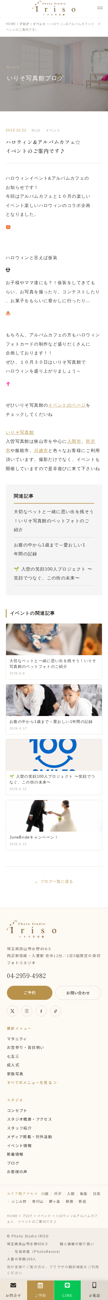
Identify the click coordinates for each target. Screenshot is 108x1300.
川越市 (41, 450)
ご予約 (29, 992)
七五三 (13, 1056)
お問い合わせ (78, 993)
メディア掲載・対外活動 (29, 1136)
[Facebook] (41, 1011)
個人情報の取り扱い (77, 1243)
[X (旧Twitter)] (12, 1011)
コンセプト (17, 1110)
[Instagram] (26, 1011)
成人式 (13, 1065)
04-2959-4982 (26, 975)
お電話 (95, 1295)
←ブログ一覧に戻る (54, 881)
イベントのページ (67, 405)
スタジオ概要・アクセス (29, 1119)
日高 (97, 1193)
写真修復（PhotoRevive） (38, 1251)
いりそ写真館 (20, 432)
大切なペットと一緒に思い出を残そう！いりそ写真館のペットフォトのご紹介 (54, 520)
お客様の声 (17, 1171)
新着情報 (15, 1154)
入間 (71, 1193)
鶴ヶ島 (54, 1201)
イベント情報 (19, 1145)
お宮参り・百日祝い (25, 1047)
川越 (45, 1193)
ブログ (13, 1163)
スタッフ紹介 (19, 1128)
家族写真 (15, 1073)
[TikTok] (55, 1011)
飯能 (84, 1193)
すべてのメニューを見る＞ (32, 1082)
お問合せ (13, 1295)
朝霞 (69, 1201)
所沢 (58, 1193)
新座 (82, 1201)
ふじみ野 (18, 1201)
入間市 (74, 441)
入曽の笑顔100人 (21, 1259)
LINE (67, 1295)
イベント (53, 130)
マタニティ (17, 1038)
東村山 (37, 1201)
